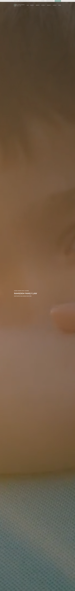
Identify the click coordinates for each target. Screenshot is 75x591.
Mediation (37, 5)
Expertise (31, 5)
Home (28, 5)
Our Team (43, 5)
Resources (48, 5)
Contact (59, 5)
